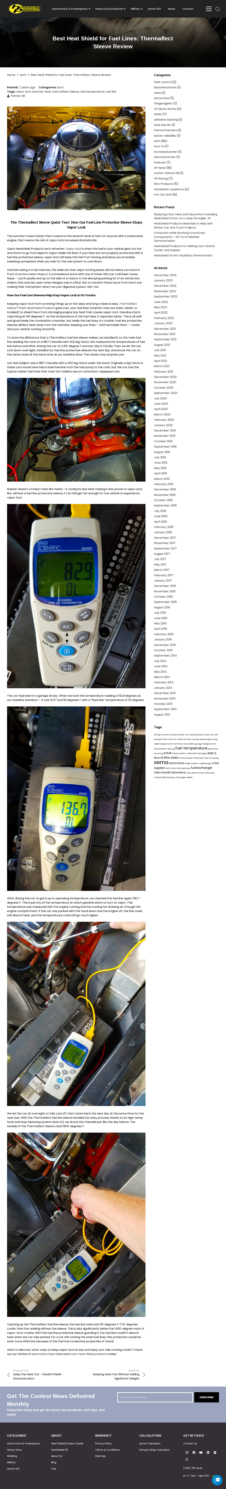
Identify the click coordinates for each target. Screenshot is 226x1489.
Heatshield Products (41, 308)
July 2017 (160, 559)
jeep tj (212, 753)
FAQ (53, 1468)
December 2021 (165, 329)
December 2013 (165, 693)
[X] (186, 1459)
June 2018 (160, 516)
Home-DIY (13, 1468)
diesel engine (206, 739)
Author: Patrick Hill (166, 173)
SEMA (158, 114)
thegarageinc (163, 103)
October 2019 (163, 441)
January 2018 (163, 532)
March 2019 (162, 479)
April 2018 (160, 522)
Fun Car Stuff (163, 195)
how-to (159, 146)
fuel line (111, 92)
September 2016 (165, 602)
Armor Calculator (149, 1443)
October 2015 (163, 650)
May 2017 (160, 565)
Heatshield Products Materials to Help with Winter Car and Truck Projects (183, 225)
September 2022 (165, 296)
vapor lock (23, 92)
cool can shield (175, 739)
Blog (53, 1462)
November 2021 (164, 334)
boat (207, 734)
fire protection (160, 748)
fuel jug (171, 748)
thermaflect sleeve (65, 92)
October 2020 (163, 388)
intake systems (179, 753)
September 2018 (165, 505)
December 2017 (165, 538)
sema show (162, 98)
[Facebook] (193, 1452)
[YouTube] (200, 1452)
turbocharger (201, 767)
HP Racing (161, 179)
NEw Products (163, 184)
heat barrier (162, 125)
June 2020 (161, 404)
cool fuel (187, 739)
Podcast (159, 162)
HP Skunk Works (165, 109)
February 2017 (163, 575)
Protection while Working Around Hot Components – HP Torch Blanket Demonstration (179, 237)
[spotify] (215, 1452)
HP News (160, 168)
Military (11, 1462)
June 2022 (161, 302)
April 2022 (161, 313)
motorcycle (198, 758)
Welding (12, 1456)
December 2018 (165, 489)
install (167, 753)
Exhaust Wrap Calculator (154, 1450)
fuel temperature (92, 92)
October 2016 (163, 597)
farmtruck (178, 744)
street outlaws (191, 763)
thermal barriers (165, 130)
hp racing (158, 753)
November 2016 (165, 591)
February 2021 (163, 372)
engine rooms (166, 744)
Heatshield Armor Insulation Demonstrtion (183, 255)
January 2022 (163, 323)
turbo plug (209, 772)
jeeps (204, 753)
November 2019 (164, 436)
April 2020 (161, 409)
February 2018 (163, 527)
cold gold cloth (161, 739)
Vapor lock (73, 249)
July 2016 (160, 613)
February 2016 (163, 634)
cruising (195, 739)
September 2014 (165, 656)
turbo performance (195, 772)
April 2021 (160, 361)
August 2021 (162, 345)
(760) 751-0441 (192, 1468)
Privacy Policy (103, 1443)
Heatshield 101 (59, 1450)
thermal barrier (165, 157)
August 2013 (162, 715)
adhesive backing (166, 120)
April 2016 (160, 629)
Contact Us (190, 1443)
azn (187, 734)
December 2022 (165, 286)
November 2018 (165, 495)
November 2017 (165, 543)
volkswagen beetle (183, 777)
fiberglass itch (209, 744)
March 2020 (162, 414)
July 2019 (160, 457)
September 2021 (165, 339)
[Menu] (209, 8)
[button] (217, 8)
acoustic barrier (177, 734)
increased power (165, 152)
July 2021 (160, 350)
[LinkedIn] (208, 1452)
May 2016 (160, 623)
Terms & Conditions (107, 1450)
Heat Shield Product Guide (67, 1443)
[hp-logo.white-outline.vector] (24, 9)
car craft (214, 734)
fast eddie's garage (193, 744)
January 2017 (163, 581)
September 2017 (165, 548)
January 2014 (163, 688)
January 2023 (163, 280)
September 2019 (165, 447)
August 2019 (162, 452)
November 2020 (165, 382)
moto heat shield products (88, 1354)
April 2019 (160, 473)
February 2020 (164, 420)
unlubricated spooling (164, 777)
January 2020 (163, 425)
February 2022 (164, 318)
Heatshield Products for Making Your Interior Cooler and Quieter (184, 248)
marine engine (185, 758)
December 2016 (165, 586)
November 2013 (164, 699)
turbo (173, 768)
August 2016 (162, 607)
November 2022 (165, 291)
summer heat (41, 92)
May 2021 (160, 356)
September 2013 (165, 709)
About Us (56, 1456)
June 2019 (160, 463)
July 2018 (160, 511)
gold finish (213, 748)
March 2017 (162, 570)
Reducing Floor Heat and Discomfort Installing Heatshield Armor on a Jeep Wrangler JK (185, 216)
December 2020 (165, 377)
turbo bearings (183, 768)
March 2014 (162, 677)
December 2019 (165, 431)
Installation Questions (169, 189)
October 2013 (163, 704)
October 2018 (163, 500)
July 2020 (160, 398)
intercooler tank (194, 753)
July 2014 (160, 661)
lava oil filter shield (166, 757)
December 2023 (165, 275)
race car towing (211, 758)
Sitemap (100, 1456)
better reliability (165, 136)
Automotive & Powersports (23, 1443)
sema (161, 762)
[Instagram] (186, 1452)
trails (167, 768)
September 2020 (165, 393)
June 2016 (160, 618)
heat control (162, 82)
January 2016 (163, 639)
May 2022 (160, 307)
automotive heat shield (47, 1354)
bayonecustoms (165, 87)
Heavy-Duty (14, 1450)
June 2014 (161, 666)
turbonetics (178, 772)
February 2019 (163, 484)
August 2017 (162, 554)
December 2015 (165, 645)
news (157, 93)
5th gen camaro (161, 734)
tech (60, 87)
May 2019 (160, 468)
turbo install (162, 772)
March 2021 (162, 366)
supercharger (205, 763)
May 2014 (160, 672)
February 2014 (164, 682)
